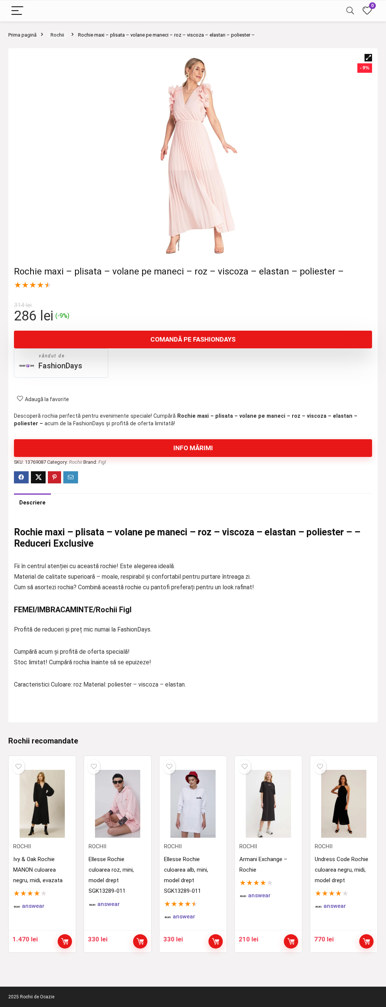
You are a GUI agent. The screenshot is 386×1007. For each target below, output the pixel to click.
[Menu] (17, 11)
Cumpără (140, 941)
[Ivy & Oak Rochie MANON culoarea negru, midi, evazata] (42, 804)
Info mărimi (193, 448)
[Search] (350, 11)
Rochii (57, 35)
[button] (368, 57)
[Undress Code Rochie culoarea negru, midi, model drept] (344, 804)
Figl (102, 462)
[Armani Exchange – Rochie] (268, 804)
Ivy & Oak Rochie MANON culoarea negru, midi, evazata (38, 870)
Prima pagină (22, 35)
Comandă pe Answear (65, 941)
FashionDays (60, 365)
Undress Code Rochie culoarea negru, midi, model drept (341, 870)
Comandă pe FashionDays (193, 339)
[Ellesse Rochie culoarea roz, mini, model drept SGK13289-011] (118, 804)
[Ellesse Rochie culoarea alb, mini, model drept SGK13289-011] (193, 804)
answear (33, 906)
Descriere (32, 502)
